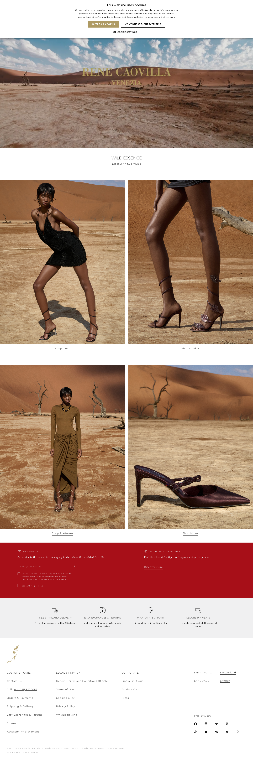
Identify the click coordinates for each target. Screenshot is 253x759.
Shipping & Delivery (20, 706)
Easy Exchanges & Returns (24, 714)
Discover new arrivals (126, 163)
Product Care (131, 689)
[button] (126, 32)
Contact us (14, 681)
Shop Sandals (190, 348)
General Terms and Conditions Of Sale (82, 681)
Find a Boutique (132, 681)
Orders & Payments (20, 697)
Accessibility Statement (23, 731)
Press (125, 697)
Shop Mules (190, 533)
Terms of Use (65, 689)
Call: (22, 689)
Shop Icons (62, 348)
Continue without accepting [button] (143, 24)
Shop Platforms (62, 533)
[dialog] (126, 19)
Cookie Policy (65, 697)
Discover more (153, 567)
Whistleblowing (66, 714)
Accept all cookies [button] (103, 24)
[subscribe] (73, 566)
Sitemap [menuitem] (12, 723)
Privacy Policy (45, 574)
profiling (38, 586)
